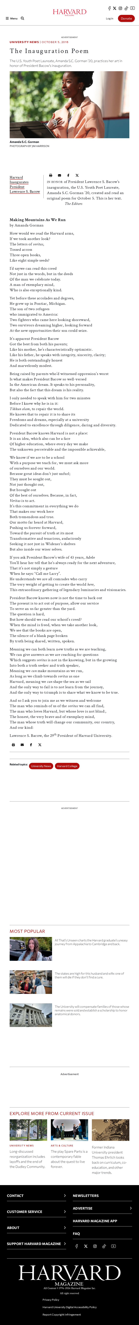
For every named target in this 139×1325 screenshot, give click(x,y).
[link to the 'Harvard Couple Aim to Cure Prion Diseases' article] (31, 983)
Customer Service (24, 1212)
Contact (15, 1196)
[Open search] (22, 18)
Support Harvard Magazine (34, 1244)
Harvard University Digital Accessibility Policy (70, 1307)
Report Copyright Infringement (62, 1314)
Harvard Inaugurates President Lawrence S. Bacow (25, 184)
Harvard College (67, 766)
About (13, 1228)
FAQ (76, 1234)
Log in (109, 18)
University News (24, 42)
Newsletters (86, 1196)
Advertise (83, 1208)
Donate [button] (126, 18)
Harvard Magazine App (95, 1221)
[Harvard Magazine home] (69, 12)
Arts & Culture (62, 1145)
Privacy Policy (51, 1299)
